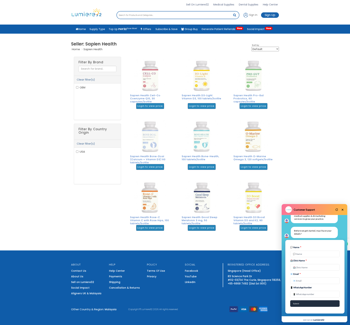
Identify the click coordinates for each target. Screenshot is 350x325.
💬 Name (295, 247)
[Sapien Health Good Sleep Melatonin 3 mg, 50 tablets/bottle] (202, 208)
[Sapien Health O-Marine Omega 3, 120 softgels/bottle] (254, 147)
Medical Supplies (223, 4)
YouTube (191, 276)
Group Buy (191, 29)
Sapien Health (92, 49)
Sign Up (270, 15)
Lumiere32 (147, 309)
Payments (115, 276)
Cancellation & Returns (124, 288)
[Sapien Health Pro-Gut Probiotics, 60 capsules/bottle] (254, 86)
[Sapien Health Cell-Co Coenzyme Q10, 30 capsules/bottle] (151, 86)
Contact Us (78, 271)
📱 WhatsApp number (301, 287)
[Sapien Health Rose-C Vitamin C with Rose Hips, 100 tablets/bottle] (151, 208)
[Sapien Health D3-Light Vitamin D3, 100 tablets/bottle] (202, 86)
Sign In (252, 15)
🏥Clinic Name (298, 260)
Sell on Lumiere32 (82, 282)
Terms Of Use (156, 271)
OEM (82, 87)
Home (76, 49)
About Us (77, 276)
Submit (296, 303)
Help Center (270, 4)
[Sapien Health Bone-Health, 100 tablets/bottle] (202, 147)
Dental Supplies (248, 4)
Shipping (114, 282)
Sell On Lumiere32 (197, 4)
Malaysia (110, 309)
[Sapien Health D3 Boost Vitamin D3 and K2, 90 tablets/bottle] (254, 208)
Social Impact (259, 29)
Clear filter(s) (86, 79)
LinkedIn (190, 282)
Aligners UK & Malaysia (86, 293)
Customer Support (304, 209)
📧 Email (295, 274)
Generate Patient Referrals (221, 29)
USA (82, 151)
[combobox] (178, 15)
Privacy (151, 276)
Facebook (191, 271)
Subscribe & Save (166, 29)
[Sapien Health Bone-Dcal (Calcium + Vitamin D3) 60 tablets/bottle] (151, 147)
